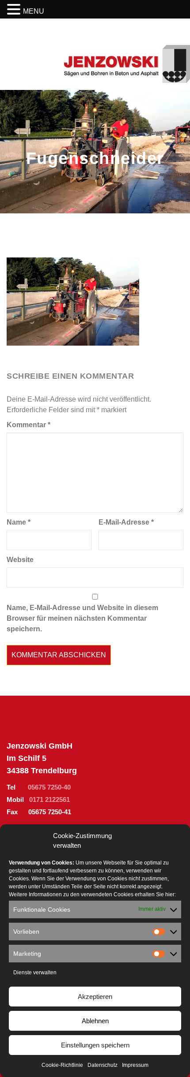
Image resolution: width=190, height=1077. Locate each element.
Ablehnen (95, 1021)
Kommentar (28, 425)
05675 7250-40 (49, 787)
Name (18, 522)
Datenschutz (102, 1065)
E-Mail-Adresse (126, 522)
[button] (15, 10)
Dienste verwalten (35, 972)
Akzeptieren (95, 996)
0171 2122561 (49, 799)
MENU (33, 11)
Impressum (135, 1065)
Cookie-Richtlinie (62, 1065)
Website (20, 559)
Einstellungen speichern (95, 1045)
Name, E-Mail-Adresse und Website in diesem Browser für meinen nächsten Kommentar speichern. (82, 618)
